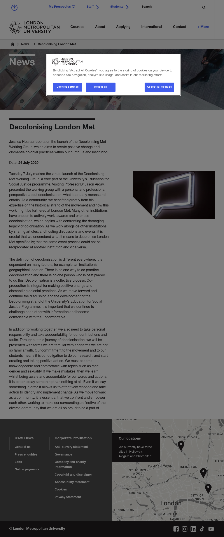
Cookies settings (68, 87)
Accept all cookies (159, 87)
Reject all (100, 87)
